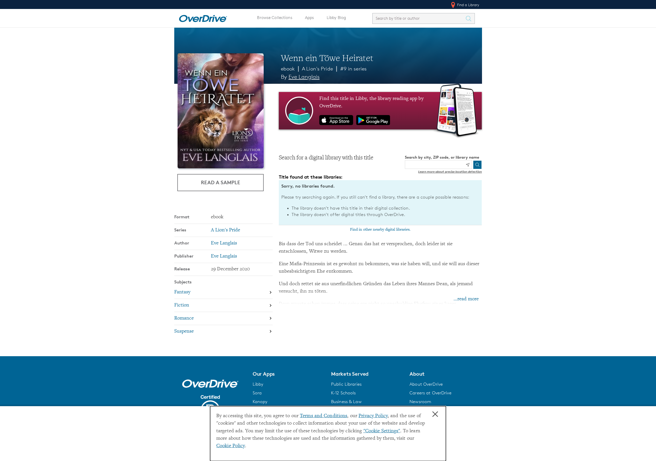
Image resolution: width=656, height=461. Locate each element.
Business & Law (346, 401)
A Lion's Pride (317, 69)
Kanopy (260, 401)
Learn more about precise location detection (450, 171)
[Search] (477, 165)
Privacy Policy (373, 416)
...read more (466, 299)
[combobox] (419, 18)
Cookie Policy (230, 446)
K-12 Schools (343, 392)
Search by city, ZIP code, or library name (442, 157)
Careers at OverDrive (430, 392)
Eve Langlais (304, 77)
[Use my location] (468, 165)
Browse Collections (274, 17)
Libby (258, 384)
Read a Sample (220, 182)
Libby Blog (336, 17)
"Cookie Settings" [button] (381, 431)
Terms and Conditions (323, 416)
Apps (309, 17)
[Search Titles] (470, 18)
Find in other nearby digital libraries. (380, 230)
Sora (257, 392)
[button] (289, 374)
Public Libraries (346, 384)
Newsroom (420, 401)
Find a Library (467, 5)
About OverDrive (426, 384)
